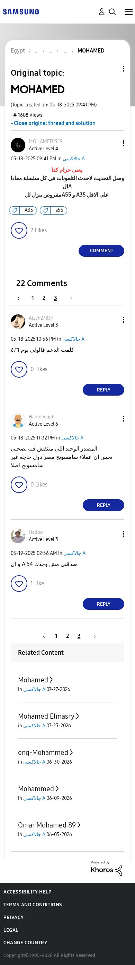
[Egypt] (21, 11)
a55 (59, 210)
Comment (101, 251)
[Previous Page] (21, 298)
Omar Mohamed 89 (47, 825)
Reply (103, 390)
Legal (10, 930)
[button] (112, 143)
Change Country (25, 943)
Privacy (13, 917)
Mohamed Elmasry (46, 716)
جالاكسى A (74, 159)
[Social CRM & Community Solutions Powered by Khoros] (106, 868)
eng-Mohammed (43, 752)
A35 (29, 210)
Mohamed (33, 680)
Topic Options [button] (111, 68)
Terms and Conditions (32, 905)
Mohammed (36, 789)
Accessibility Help (27, 892)
